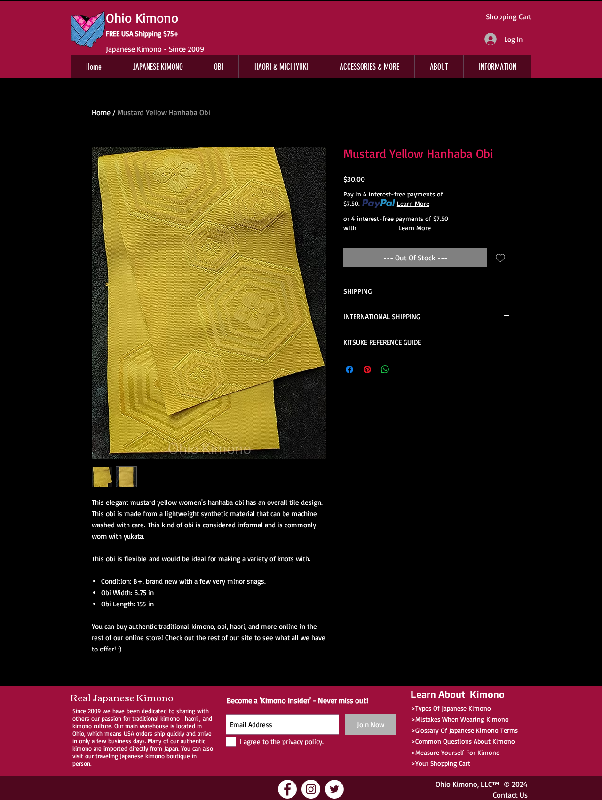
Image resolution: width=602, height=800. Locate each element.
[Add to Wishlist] (500, 257)
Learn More (413, 203)
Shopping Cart (508, 16)
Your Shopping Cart (442, 763)
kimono (170, 718)
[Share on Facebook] (349, 369)
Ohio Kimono (456, 784)
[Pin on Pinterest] (367, 369)
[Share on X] (403, 369)
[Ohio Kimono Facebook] (287, 789)
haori (191, 718)
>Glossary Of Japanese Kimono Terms (464, 730)
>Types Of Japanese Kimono (451, 708)
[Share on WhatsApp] (385, 369)
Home (101, 112)
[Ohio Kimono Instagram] (310, 789)
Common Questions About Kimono (465, 741)
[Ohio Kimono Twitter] (334, 789)
